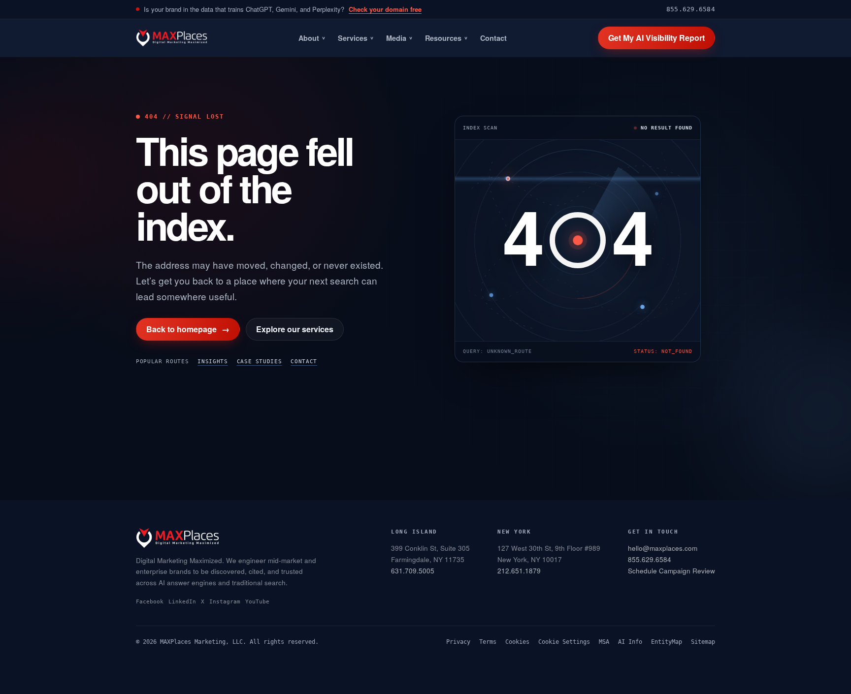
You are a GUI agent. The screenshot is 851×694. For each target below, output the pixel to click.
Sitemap (703, 641)
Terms (487, 641)
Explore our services (294, 329)
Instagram (224, 602)
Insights (212, 361)
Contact (493, 38)
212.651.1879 (519, 570)
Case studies (259, 361)
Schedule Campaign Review (671, 570)
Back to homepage (187, 329)
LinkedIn (182, 602)
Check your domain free (385, 9)
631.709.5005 (412, 570)
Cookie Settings (564, 641)
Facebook (150, 602)
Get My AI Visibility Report (656, 37)
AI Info (630, 641)
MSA (604, 641)
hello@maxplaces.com (662, 548)
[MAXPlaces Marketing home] (171, 38)
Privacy (458, 641)
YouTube (257, 602)
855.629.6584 (690, 9)
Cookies (517, 641)
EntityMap (666, 641)
